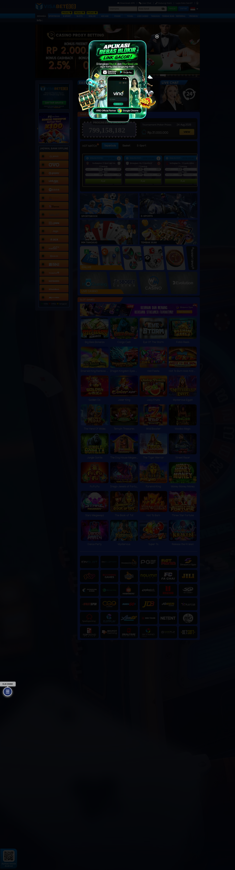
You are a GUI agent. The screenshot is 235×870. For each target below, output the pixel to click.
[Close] (157, 36)
